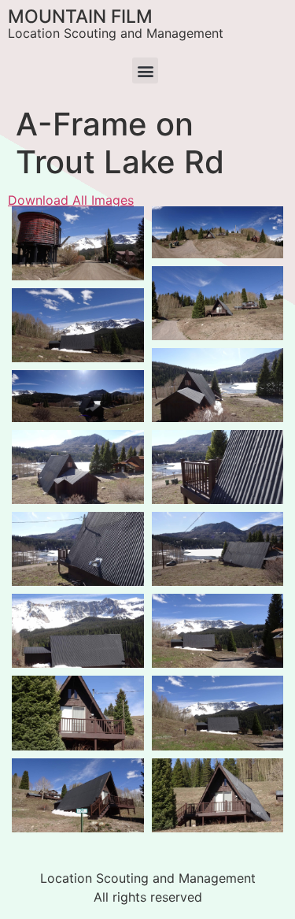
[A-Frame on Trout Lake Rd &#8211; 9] (218, 631)
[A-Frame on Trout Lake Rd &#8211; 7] (218, 713)
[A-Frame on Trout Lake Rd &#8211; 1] (78, 243)
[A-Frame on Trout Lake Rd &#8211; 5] (78, 713)
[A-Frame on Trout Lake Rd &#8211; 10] (78, 325)
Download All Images (71, 200)
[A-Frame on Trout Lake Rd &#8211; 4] (218, 232)
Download (28, 223)
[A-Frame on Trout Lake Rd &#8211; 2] (218, 303)
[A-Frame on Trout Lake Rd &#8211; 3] (218, 795)
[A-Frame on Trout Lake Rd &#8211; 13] (78, 396)
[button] (145, 70)
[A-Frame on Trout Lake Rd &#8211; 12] (78, 467)
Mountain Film (80, 17)
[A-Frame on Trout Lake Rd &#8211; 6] (78, 795)
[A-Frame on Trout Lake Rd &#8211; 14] (218, 549)
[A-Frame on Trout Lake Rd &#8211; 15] (78, 549)
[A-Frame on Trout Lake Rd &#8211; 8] (78, 631)
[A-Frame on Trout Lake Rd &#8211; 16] (218, 467)
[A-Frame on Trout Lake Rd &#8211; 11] (218, 385)
